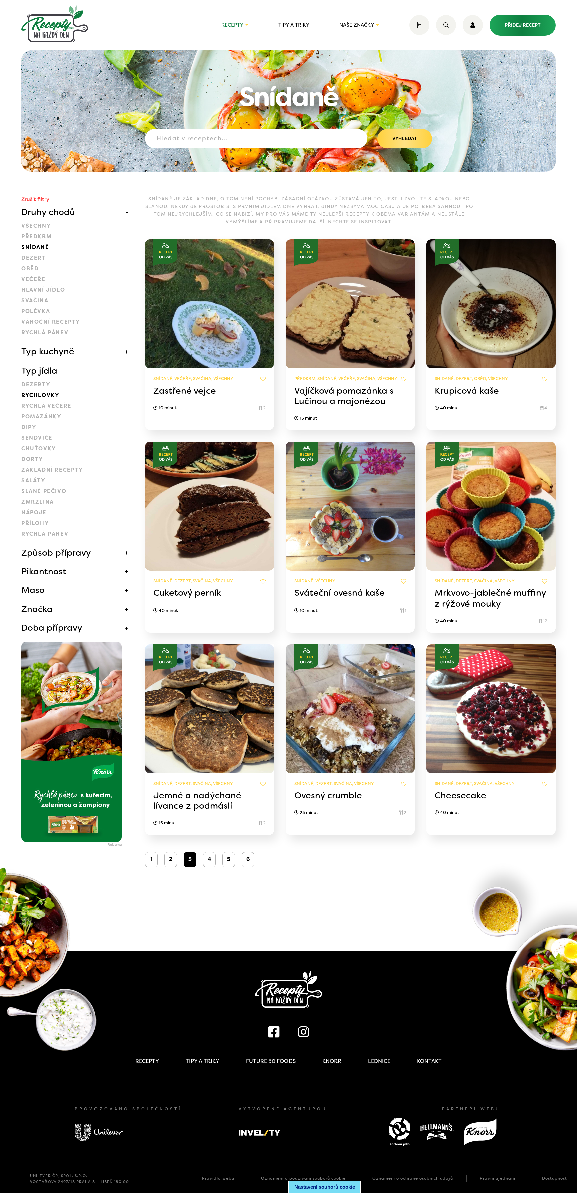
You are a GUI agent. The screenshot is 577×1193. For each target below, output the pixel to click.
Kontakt (429, 1061)
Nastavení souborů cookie (324, 1187)
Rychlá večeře (46, 405)
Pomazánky (41, 416)
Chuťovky (38, 448)
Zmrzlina (37, 501)
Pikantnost (43, 571)
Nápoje (34, 512)
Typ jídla (39, 370)
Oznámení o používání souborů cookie (303, 1178)
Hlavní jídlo (43, 289)
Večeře (33, 279)
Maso (33, 590)
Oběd (30, 268)
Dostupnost (554, 1178)
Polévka (35, 311)
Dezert (33, 257)
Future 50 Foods (271, 1061)
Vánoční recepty (50, 321)
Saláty (33, 480)
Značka (37, 609)
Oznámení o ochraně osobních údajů (412, 1178)
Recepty (232, 25)
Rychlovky (40, 395)
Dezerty (35, 384)
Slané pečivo (43, 491)
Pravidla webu (218, 1178)
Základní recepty (52, 469)
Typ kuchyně (47, 351)
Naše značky (356, 25)
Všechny (36, 225)
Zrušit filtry (35, 199)
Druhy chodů (48, 212)
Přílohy (35, 523)
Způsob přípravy (56, 552)
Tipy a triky (293, 25)
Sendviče (37, 437)
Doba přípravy (51, 627)
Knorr (331, 1061)
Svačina (34, 300)
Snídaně (35, 247)
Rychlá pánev (44, 332)
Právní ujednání (497, 1178)
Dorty (32, 459)
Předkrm (36, 236)
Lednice (379, 1061)
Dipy (28, 427)
